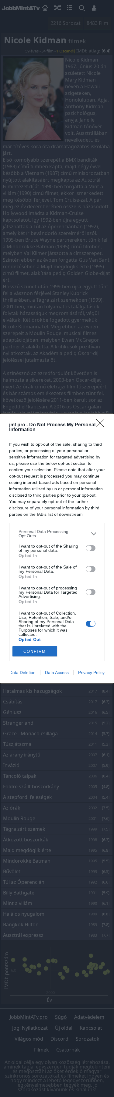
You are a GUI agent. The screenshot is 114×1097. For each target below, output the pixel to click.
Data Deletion (22, 672)
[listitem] (57, 533)
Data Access (57, 672)
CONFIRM (34, 651)
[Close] (102, 425)
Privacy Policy (91, 672)
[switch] (90, 548)
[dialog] (57, 548)
